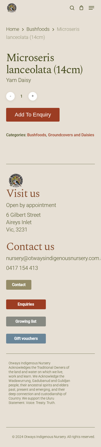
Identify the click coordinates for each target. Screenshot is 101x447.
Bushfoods (38, 29)
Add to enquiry (33, 115)
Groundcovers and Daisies (71, 135)
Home (12, 29)
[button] (91, 7)
